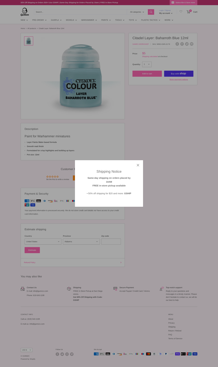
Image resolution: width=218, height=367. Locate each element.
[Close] (138, 165)
